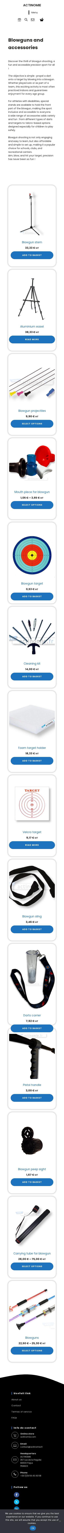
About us (16, 1399)
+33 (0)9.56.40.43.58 (30, 1474)
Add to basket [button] (32, 255)
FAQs (14, 1418)
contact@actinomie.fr (31, 1445)
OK (32, 1528)
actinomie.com (28, 1435)
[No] (60, 1521)
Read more (32, 339)
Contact (16, 1405)
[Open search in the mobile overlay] (26, 19)
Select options (32, 423)
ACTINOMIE (32, 5)
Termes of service (21, 1412)
